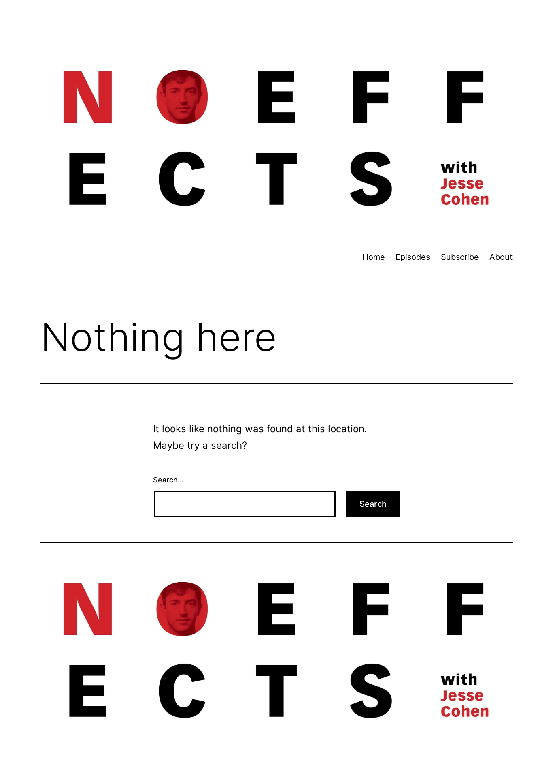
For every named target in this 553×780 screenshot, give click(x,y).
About (501, 257)
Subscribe (460, 257)
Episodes (413, 257)
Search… (168, 480)
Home (373, 257)
